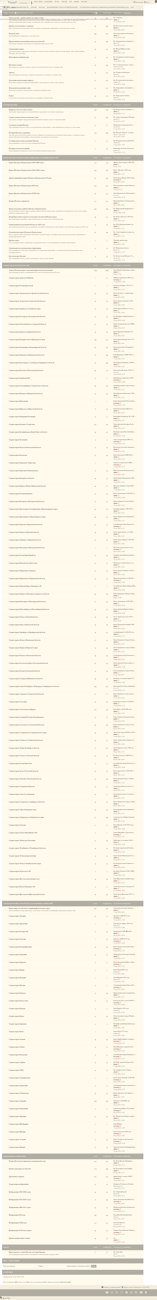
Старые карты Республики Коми (20, 494)
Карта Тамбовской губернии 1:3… (124, 740)
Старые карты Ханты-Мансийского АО (23, 833)
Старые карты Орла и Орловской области (24, 625)
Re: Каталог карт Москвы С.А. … (124, 256)
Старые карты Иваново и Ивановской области (26, 393)
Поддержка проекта (107, 19)
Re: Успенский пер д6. (120, 1191)
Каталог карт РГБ (73, 19)
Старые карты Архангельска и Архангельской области (29, 293)
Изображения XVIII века (18, 1223)
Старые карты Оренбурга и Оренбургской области (27, 632)
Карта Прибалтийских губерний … (124, 1039)
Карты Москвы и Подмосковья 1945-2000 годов (26, 162)
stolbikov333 (117, 66)
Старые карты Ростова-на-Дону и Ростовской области (28, 663)
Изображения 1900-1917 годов (20, 1207)
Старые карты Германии (18, 954)
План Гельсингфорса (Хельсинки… (124, 1108)
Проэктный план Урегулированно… (124, 686)
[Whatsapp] (112, 1292)
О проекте (121, 13)
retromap (116, 180)
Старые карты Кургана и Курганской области (25, 524)
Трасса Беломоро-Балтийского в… (124, 1199)
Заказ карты (84, 1)
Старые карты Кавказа (17, 993)
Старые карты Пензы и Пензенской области (24, 640)
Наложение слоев (88, 7)
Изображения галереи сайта (14, 1156)
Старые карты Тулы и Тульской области (23, 771)
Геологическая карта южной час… (124, 863)
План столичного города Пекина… (124, 1016)
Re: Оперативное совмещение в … (124, 88)
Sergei (115, 842)
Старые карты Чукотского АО (20, 871)
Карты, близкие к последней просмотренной (66, 7)
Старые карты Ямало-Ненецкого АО (22, 887)
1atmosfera (116, 1224)
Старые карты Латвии (17, 1039)
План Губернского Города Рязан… (124, 670)
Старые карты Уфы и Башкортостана (22, 810)
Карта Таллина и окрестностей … (123, 1139)
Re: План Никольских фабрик (122, 1168)
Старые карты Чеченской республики (22, 856)
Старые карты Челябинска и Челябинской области (27, 848)
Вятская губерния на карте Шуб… (124, 486)
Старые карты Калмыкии (18, 440)
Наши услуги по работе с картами (21, 26)
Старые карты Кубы (16, 1031)
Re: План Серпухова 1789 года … (124, 216)
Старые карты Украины (17, 1101)
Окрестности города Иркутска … (123, 408)
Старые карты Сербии (17, 1062)
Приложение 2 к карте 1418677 (123, 1176)
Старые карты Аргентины (18, 924)
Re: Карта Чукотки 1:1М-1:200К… (124, 871)
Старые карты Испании (17, 978)
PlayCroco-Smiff (65, 1282)
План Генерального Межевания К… (124, 193)
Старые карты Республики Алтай (21, 286)
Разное (11, 96)
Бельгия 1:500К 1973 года (121, 939)
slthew (115, 43)
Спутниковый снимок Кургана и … (124, 524)
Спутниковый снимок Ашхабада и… (124, 1085)
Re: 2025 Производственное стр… (123, 224)
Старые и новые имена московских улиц (23, 117)
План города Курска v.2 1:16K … (123, 532)
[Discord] (141, 1292)
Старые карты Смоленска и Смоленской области (26, 725)
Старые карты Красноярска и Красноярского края (27, 517)
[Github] (136, 1292)
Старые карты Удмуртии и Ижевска (22, 786)
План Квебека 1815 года (121, 1008)
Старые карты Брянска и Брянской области (24, 332)
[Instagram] (131, 1292)
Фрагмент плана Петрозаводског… (124, 470)
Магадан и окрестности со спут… (123, 547)
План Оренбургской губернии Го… (124, 809)
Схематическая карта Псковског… (124, 655)
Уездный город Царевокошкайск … (124, 555)
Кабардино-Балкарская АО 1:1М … (124, 416)
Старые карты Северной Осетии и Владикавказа (26, 717)
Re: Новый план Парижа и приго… (124, 1116)
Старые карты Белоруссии (18, 931)
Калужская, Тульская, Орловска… (124, 447)
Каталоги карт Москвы (17, 256)
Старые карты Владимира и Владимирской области (27, 347)
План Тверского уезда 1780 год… (123, 748)
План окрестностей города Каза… (124, 424)
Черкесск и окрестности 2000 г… (123, 462)
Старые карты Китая (16, 1016)
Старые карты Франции (17, 1116)
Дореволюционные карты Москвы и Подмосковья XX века (30, 178)
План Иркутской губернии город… (124, 878)
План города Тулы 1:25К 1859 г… (124, 771)
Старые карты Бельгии (17, 939)
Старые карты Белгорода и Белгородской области (27, 316)
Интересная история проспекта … (123, 125)
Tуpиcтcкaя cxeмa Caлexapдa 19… (124, 886)
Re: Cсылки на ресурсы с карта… (123, 64)
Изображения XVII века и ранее (20, 1230)
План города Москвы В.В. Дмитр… (124, 178)
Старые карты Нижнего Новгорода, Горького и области (29, 594)
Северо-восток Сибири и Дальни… (124, 817)
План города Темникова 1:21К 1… (124, 570)
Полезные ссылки (15, 65)
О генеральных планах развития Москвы (24, 141)
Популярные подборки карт (19, 57)
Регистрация (14, 1261)
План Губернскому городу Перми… (124, 647)
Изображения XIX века (17, 1215)
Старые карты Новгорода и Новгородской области (27, 601)
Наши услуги (67, 13)
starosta (115, 258)
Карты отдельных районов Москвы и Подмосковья (27, 209)
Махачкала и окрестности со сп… (123, 563)
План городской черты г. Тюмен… (124, 778)
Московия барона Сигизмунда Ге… (124, 201)
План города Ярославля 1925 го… (124, 894)
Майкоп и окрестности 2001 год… (123, 277)
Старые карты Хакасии (17, 825)
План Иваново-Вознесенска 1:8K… (124, 393)
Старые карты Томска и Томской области (24, 756)
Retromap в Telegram (98, 7)
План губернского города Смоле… (124, 724)
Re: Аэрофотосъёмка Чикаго (122, 1070)
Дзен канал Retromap (5, 19)
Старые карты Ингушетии (18, 401)
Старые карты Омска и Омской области (23, 617)
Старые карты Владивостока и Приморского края (27, 339)
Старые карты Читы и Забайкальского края (25, 863)
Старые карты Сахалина (18, 702)
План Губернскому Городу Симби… (124, 801)
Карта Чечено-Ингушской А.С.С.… (124, 855)
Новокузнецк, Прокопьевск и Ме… (124, 478)
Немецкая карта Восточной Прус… (124, 432)
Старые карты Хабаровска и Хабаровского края (26, 817)
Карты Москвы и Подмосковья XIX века (23, 186)
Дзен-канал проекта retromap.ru (123, 33)
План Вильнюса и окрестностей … (124, 1046)
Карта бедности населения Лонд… (124, 946)
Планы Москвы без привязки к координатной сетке (27, 1161)
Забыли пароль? (72, 1266)
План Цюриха (117, 1124)
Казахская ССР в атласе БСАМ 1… (124, 1000)
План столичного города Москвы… (124, 185)
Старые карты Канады (17, 1008)
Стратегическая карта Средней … (123, 908)
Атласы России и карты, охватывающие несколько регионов (31, 270)
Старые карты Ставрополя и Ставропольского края (27, 732)
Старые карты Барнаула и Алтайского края (24, 309)
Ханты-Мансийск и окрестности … (124, 832)
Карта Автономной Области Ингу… (124, 401)
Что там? (57, 1)
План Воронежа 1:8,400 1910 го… (124, 354)
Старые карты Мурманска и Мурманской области (27, 578)
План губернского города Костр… (124, 501)
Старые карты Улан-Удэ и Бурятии (21, 794)
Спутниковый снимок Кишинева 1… (124, 1054)
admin (115, 27)
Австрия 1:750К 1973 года (121, 916)
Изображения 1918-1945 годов (20, 1200)
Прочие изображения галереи (19, 1238)
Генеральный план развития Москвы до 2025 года (27, 225)
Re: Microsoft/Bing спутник (121, 49)
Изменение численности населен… (124, 148)
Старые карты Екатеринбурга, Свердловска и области (28, 386)
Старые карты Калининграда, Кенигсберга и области (28, 432)
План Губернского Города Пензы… (124, 640)
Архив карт (64, 1)
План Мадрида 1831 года (121, 977)
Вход (70, 1)
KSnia (115, 74)
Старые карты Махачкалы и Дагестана (23, 563)
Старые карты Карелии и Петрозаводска (23, 470)
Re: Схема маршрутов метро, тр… (124, 232)
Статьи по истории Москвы (19, 125)
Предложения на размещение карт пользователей (26, 41)
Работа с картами (38, 1)
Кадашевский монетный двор (122, 1215)
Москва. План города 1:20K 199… (124, 162)
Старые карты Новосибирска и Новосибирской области (29, 609)
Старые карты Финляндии (18, 1109)
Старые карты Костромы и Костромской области (26, 501)
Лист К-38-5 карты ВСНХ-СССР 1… (124, 732)
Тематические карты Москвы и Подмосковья (25, 232)
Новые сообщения (59, 13)
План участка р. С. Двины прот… (123, 293)
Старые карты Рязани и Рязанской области (24, 671)
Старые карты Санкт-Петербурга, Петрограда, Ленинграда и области (34, 686)
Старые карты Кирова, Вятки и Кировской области (27, 486)
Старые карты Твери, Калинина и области (24, 748)
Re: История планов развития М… (124, 140)
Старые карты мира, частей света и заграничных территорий (28, 903)
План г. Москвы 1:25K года (122, 170)
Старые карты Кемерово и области (21, 478)
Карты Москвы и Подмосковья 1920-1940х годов (27, 170)
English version (125, 7)
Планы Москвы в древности (19, 201)
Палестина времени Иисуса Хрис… (124, 962)
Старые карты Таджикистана (19, 1078)
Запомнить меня (83, 1266)
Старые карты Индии (16, 970)
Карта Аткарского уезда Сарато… (124, 694)
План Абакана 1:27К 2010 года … (124, 825)
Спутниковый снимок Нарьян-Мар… (125, 586)
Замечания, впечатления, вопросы (21, 80)
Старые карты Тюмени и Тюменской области (25, 779)
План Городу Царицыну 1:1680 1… (124, 362)
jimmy (115, 250)
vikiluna (115, 82)
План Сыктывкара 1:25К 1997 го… (124, 493)
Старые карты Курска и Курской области (24, 532)
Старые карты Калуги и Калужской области (25, 447)
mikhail (115, 142)
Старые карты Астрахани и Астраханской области (27, 301)
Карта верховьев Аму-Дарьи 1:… (123, 1093)
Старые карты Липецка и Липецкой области (25, 540)
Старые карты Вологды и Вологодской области (26, 370)
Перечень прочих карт (120, 240)
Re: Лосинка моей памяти (121, 72)
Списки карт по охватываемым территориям (25, 248)
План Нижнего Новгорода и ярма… (124, 270)
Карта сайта (85, 19)
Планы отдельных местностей (20, 1169)
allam (115, 1217)
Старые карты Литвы (17, 1047)
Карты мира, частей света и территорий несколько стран (29, 908)
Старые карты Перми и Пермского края (23, 648)
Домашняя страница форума (7, 13)
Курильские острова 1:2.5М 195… (124, 701)
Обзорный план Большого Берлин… (124, 954)
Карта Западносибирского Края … (124, 609)
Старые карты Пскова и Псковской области (25, 655)
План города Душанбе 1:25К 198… (124, 1077)
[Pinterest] (126, 1292)
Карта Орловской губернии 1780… (124, 624)
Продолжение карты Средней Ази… (124, 993)
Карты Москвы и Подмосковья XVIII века (24, 193)
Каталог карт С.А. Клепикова (61, 19)
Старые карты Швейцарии (18, 1124)
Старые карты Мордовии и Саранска (22, 571)
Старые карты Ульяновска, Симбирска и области (27, 802)
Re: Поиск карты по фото (121, 95)
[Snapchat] (122, 1292)
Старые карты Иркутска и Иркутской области (25, 409)
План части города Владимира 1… (124, 347)
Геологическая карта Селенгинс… (124, 794)
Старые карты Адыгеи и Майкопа (21, 278)
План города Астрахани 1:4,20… (123, 301)
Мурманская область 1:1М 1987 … (124, 578)
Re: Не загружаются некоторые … (124, 80)
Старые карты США (16, 1070)
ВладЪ (115, 1193)
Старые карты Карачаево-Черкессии (22, 463)
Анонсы (11, 72)
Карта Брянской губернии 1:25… (123, 331)
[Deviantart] (145, 1292)
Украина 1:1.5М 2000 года (121, 1100)
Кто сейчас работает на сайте (95, 19)
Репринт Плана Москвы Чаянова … (124, 1230)
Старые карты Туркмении (18, 1085)
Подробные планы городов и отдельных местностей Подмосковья (33, 217)
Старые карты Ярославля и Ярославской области (27, 894)
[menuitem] (127, 1287)
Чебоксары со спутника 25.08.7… (123, 840)
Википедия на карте (16, 19)
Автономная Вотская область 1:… (124, 786)
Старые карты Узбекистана (19, 1093)
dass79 (115, 119)
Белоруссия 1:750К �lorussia (122, 931)
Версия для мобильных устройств (112, 7)
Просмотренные (49, 1)
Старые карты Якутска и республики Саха (24, 879)
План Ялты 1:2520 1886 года (122, 709)
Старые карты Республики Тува (20, 763)
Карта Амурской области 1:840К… (124, 324)
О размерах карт (108, 13)
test (114, 1238)
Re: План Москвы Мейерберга (122, 1161)
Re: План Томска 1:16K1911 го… (123, 755)
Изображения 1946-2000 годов (20, 1192)
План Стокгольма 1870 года (122, 1131)
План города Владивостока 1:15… (124, 339)
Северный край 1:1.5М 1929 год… (124, 632)
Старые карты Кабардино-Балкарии (22, 416)
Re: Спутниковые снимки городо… (124, 57)
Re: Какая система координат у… (123, 109)
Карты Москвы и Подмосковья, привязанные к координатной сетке (31, 158)
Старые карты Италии (17, 985)
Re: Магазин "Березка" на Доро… (124, 132)
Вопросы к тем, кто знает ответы (38, 13)
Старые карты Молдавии (18, 1055)
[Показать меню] (156, 1)
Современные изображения (18, 1184)
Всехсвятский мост (119, 1222)
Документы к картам (16, 1176)
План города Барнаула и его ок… (123, 308)
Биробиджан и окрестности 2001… (124, 378)
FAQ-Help (76, 1)
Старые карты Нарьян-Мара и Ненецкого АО (25, 586)
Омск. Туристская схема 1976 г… (123, 616)
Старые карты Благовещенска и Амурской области (27, 324)
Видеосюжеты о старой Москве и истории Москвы (27, 1252)
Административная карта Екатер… (124, 385)
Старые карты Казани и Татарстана (22, 424)
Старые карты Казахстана (18, 1001)
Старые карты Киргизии (17, 1024)
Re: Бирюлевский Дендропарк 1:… (124, 208)
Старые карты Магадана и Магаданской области (27, 548)
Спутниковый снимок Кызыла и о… (124, 763)
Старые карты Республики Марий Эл (22, 555)
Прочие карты (14, 240)
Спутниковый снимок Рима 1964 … (124, 985)
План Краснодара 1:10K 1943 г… (123, 509)
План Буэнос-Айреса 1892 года (123, 923)
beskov (115, 150)
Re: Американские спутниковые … (124, 41)
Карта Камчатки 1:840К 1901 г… (123, 455)
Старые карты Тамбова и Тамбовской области (26, 740)
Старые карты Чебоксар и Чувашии (22, 840)
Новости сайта (50, 13)
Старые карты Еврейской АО (19, 378)
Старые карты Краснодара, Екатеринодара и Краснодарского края (33, 509)
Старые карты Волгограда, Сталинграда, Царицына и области (31, 363)
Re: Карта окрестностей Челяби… (123, 848)
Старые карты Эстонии (17, 1139)
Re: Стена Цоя (118, 1252)
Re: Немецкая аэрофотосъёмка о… (124, 316)
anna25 (115, 127)
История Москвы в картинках (37, 19)
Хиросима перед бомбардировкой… (124, 1147)
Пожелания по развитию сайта (20, 88)
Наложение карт (24, 7)
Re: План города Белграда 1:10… (123, 1062)
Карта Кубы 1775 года (120, 1031)
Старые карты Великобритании (20, 947)
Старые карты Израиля (17, 962)
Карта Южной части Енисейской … (124, 516)
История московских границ (19, 148)
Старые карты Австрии (17, 916)
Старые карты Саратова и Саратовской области (26, 694)
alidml (115, 97)
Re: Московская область (121, 248)
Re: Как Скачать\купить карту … (123, 26)
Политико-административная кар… (124, 1023)
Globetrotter (116, 1186)
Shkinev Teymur (118, 134)
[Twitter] (117, 1292)
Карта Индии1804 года (120, 969)
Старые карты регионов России (16, 265)
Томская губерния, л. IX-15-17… (123, 285)
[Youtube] (107, 1292)
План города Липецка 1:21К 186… (124, 539)
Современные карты (16, 49)
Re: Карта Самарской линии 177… (124, 678)
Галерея (80, 19)
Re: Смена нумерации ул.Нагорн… (124, 117)
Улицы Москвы (49, 19)
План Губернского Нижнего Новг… (124, 593)
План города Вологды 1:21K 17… (124, 370)
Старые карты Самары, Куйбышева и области (25, 678)
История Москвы (25, 19)
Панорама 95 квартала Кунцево (123, 1184)
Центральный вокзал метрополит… (124, 1207)
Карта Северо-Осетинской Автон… (124, 717)
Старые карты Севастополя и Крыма (22, 709)
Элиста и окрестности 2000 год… (123, 439)
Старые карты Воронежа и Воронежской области (26, 355)
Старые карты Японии (17, 1147)
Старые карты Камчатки (18, 455)
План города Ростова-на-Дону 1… (124, 663)
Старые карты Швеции (17, 1132)
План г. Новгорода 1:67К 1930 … (123, 601)
